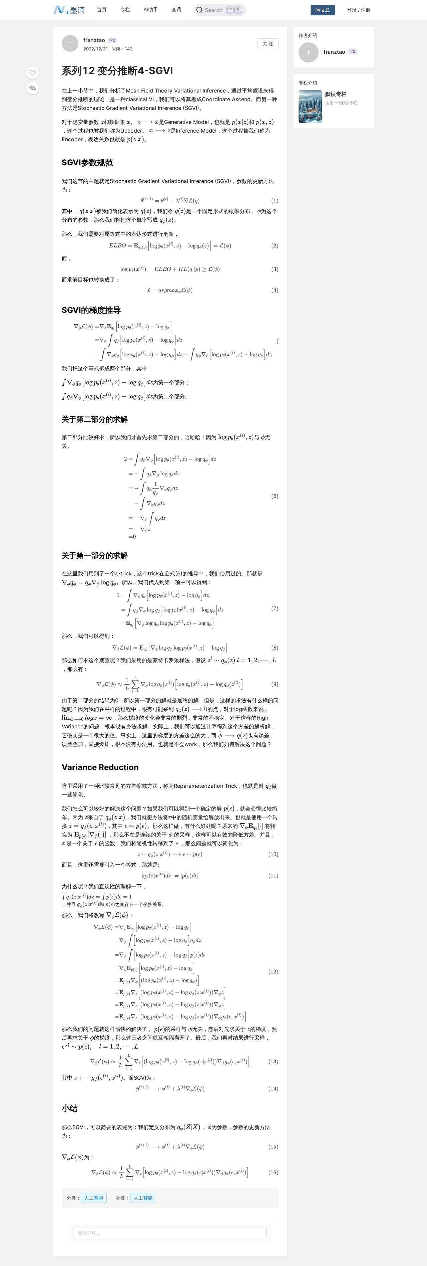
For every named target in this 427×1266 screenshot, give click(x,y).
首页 (102, 9)
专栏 (125, 9)
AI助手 (150, 9)
